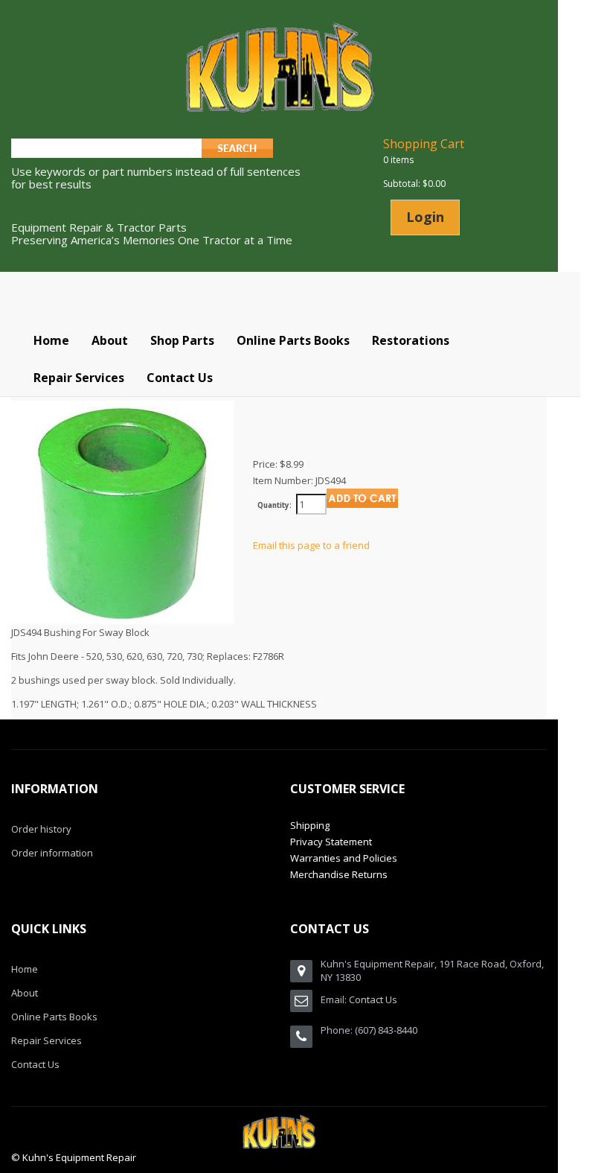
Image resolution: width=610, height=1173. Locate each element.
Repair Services (46, 1040)
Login (425, 217)
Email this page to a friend (311, 545)
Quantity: (274, 505)
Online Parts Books (54, 1016)
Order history (41, 829)
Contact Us (35, 1064)
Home (24, 969)
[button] (182, 340)
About (24, 992)
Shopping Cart (423, 144)
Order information (52, 852)
